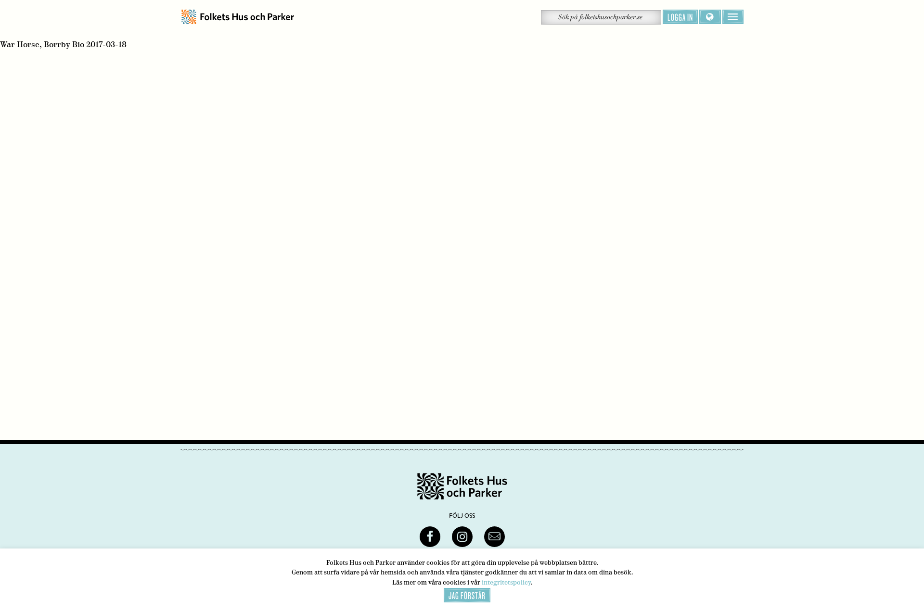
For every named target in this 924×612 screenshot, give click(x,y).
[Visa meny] (733, 17)
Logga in (680, 17)
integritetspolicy (506, 582)
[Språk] (710, 17)
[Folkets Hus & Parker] (237, 17)
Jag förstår (467, 595)
